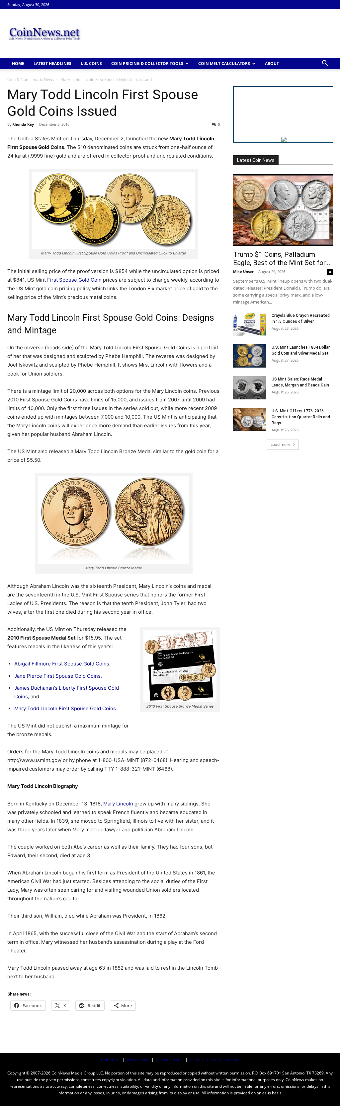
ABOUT (272, 63)
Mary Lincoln (118, 803)
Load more (281, 444)
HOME (18, 63)
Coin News (111, 1059)
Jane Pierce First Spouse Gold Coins (57, 676)
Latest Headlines (52, 63)
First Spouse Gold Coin (74, 280)
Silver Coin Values (222, 1059)
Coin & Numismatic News (30, 79)
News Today (138, 1059)
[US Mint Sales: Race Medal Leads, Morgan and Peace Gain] (249, 387)
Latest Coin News (256, 160)
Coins (195, 1059)
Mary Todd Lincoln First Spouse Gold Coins (65, 708)
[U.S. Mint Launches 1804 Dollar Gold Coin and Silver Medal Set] (249, 356)
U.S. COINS (91, 63)
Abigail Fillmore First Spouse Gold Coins (61, 663)
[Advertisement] (212, 33)
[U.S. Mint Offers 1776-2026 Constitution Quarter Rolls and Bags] (249, 419)
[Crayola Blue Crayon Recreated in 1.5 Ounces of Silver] (249, 324)
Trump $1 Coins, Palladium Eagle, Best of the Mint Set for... (281, 258)
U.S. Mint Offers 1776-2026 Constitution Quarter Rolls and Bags (301, 417)
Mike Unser (243, 271)
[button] (325, 64)
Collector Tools (169, 1059)
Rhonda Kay (23, 124)
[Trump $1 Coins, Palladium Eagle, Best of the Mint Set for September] (283, 210)
